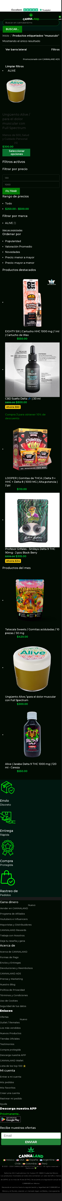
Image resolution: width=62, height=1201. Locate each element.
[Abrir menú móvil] (4, 16)
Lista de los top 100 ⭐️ (13, 1066)
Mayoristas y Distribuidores (16, 924)
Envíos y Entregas (10, 962)
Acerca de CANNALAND (13, 951)
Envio (4, 801)
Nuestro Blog (7, 984)
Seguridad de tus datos (13, 1006)
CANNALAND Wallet (11, 1060)
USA (21, 1159)
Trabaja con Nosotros (12, 935)
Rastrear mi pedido (11, 1098)
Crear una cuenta (10, 1093)
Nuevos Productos (10, 1033)
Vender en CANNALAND (17, 908)
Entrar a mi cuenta (10, 1076)
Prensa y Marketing (11, 979)
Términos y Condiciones (14, 995)
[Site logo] (31, 16)
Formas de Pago (9, 957)
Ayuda (3, 1104)
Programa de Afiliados (12, 913)
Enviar (31, 1142)
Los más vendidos (10, 1028)
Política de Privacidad (12, 990)
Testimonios (7, 1044)
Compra (6, 861)
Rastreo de (9, 891)
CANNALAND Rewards (13, 930)
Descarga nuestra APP (13, 1055)
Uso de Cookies (9, 1000)
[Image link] (10, 1119)
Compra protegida (10, 1049)
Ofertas (4, 1017)
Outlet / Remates (13, 1022)
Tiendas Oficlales (10, 1038)
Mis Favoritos (7, 1087)
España (33, 1159)
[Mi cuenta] (55, 16)
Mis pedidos (7, 1082)
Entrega (6, 831)
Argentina (48, 1159)
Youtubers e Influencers (14, 919)
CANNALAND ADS (10, 973)
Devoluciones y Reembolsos (16, 968)
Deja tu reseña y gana (12, 941)
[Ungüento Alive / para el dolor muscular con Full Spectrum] (16, 90)
